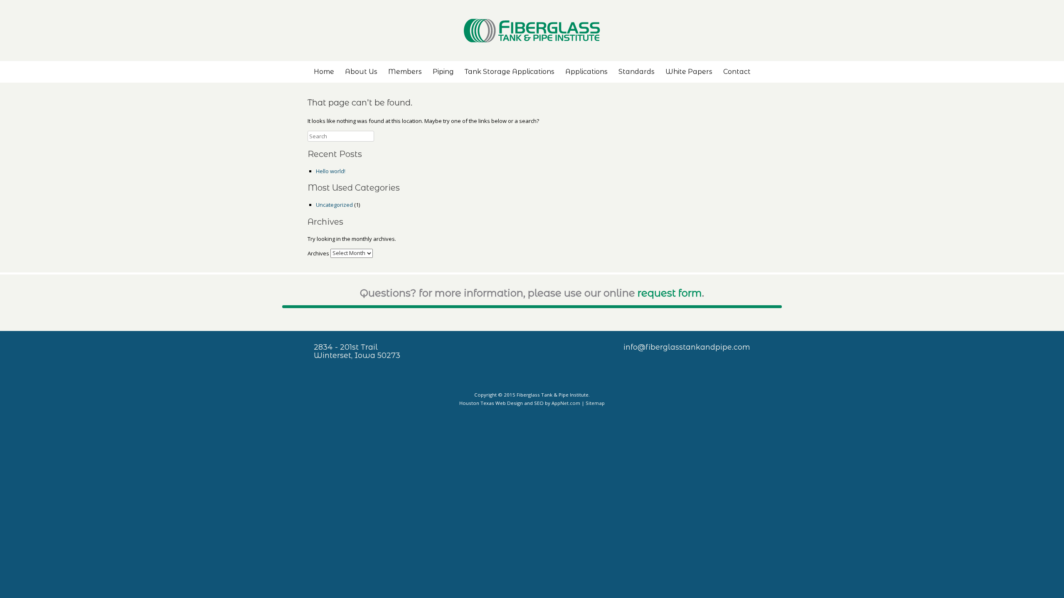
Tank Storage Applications (509, 72)
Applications (586, 72)
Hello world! (330, 171)
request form (670, 293)
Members (405, 72)
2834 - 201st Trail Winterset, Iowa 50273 (357, 351)
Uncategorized (334, 204)
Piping (443, 72)
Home (324, 72)
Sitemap (595, 403)
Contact (737, 72)
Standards (636, 72)
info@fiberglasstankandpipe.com (686, 347)
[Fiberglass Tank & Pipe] (532, 30)
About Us (361, 72)
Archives (318, 253)
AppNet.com (566, 403)
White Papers (688, 72)
